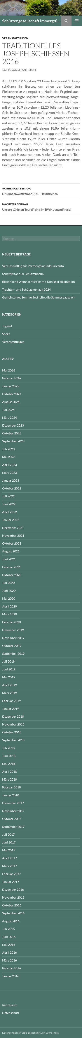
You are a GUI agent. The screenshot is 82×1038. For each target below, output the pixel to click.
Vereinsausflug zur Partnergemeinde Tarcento (33, 266)
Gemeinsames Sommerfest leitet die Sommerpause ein (38, 297)
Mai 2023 (8, 457)
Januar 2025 (10, 386)
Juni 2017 (9, 842)
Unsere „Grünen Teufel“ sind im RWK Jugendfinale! (36, 207)
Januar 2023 (10, 480)
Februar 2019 (11, 701)
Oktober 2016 (11, 905)
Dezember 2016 (13, 889)
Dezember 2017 (13, 803)
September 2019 (13, 653)
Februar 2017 (11, 874)
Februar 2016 (11, 968)
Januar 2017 (10, 882)
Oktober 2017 (11, 819)
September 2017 (13, 826)
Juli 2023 (8, 449)
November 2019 (13, 638)
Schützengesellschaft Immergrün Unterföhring (31, 20)
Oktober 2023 (11, 433)
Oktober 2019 (11, 645)
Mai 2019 (8, 677)
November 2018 (13, 724)
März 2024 (9, 417)
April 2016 (9, 952)
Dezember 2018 (13, 716)
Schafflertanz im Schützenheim (23, 274)
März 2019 (9, 693)
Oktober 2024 (11, 394)
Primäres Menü (77, 21)
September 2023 (13, 441)
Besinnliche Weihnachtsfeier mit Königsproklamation (38, 281)
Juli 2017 (8, 834)
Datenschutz (10, 1013)
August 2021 (10, 551)
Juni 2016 (9, 937)
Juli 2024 (8, 409)
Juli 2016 (8, 929)
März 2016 (9, 960)
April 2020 (9, 606)
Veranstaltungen (15, 38)
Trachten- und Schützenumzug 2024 (26, 289)
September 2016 (13, 913)
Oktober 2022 (11, 488)
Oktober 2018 (11, 732)
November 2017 (13, 811)
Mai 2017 (8, 850)
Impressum (9, 1005)
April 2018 (9, 771)
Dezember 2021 (13, 527)
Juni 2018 (9, 756)
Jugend (7, 326)
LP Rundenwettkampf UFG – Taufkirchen (30, 191)
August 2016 (10, 921)
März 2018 (9, 779)
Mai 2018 (8, 763)
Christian (29, 69)
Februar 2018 (11, 787)
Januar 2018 (10, 795)
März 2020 (9, 614)
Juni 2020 (9, 590)
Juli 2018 (8, 748)
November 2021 (13, 535)
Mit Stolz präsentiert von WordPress (38, 1032)
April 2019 (9, 685)
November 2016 (13, 897)
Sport (6, 334)
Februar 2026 (11, 378)
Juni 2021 (9, 559)
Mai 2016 (8, 944)
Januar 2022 (10, 520)
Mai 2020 (8, 598)
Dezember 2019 (13, 630)
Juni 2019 (9, 669)
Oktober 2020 (11, 575)
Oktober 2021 (11, 543)
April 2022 (9, 512)
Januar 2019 (10, 708)
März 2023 (9, 472)
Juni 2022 (9, 504)
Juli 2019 (8, 661)
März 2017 (9, 866)
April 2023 (9, 465)
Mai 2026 (8, 370)
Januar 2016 (10, 976)
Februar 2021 (11, 567)
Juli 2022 (8, 496)
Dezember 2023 (13, 425)
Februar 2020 (11, 622)
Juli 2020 (8, 583)
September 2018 (13, 740)
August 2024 (10, 402)
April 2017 (9, 858)
